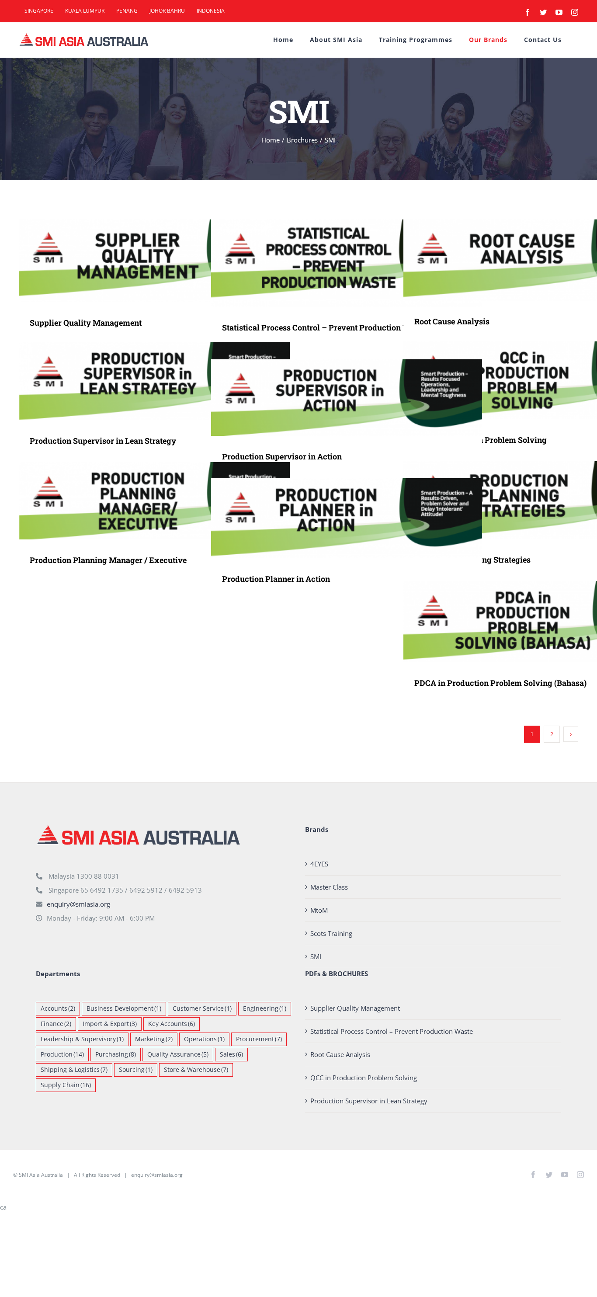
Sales (231, 1054)
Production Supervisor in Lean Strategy (142, 381)
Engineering (264, 1008)
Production (62, 1054)
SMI (315, 956)
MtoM (319, 910)
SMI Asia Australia (41, 1175)
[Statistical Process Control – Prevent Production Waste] (346, 263)
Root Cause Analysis (526, 260)
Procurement (259, 1039)
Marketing (154, 1039)
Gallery (167, 261)
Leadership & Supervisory (82, 1039)
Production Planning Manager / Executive (142, 501)
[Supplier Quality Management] (154, 260)
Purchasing (115, 1054)
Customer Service (202, 1008)
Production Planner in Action (334, 518)
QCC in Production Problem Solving (526, 380)
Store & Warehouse (196, 1070)
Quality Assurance (177, 1054)
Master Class (329, 887)
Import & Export (110, 1024)
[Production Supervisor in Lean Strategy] (154, 381)
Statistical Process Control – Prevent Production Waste (334, 263)
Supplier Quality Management (142, 261)
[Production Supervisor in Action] (346, 397)
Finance (56, 1024)
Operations (204, 1039)
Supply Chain (66, 1085)
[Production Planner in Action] (346, 518)
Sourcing (136, 1070)
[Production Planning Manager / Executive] (154, 500)
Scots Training (331, 933)
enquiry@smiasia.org (78, 904)
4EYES (319, 863)
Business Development (124, 1008)
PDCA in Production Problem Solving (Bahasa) (526, 622)
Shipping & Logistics (74, 1070)
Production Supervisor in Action (334, 397)
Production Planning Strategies (526, 500)
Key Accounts (171, 1024)
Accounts (58, 1008)
